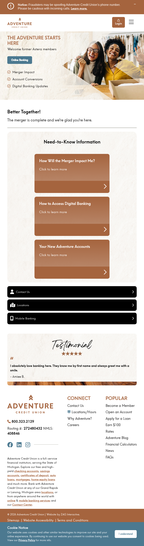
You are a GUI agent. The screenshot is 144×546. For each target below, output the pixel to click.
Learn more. (79, 8)
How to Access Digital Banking (65, 203)
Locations (23, 305)
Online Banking (19, 59)
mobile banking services (34, 500)
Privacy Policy (26, 540)
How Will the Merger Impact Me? (67, 160)
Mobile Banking (25, 318)
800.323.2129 (23, 421)
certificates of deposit (35, 475)
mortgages (23, 479)
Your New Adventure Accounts (64, 246)
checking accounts (26, 471)
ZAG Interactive (70, 514)
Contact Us (23, 292)
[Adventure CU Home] (19, 23)
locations (47, 492)
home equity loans (43, 479)
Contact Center (22, 504)
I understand (126, 533)
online (11, 500)
